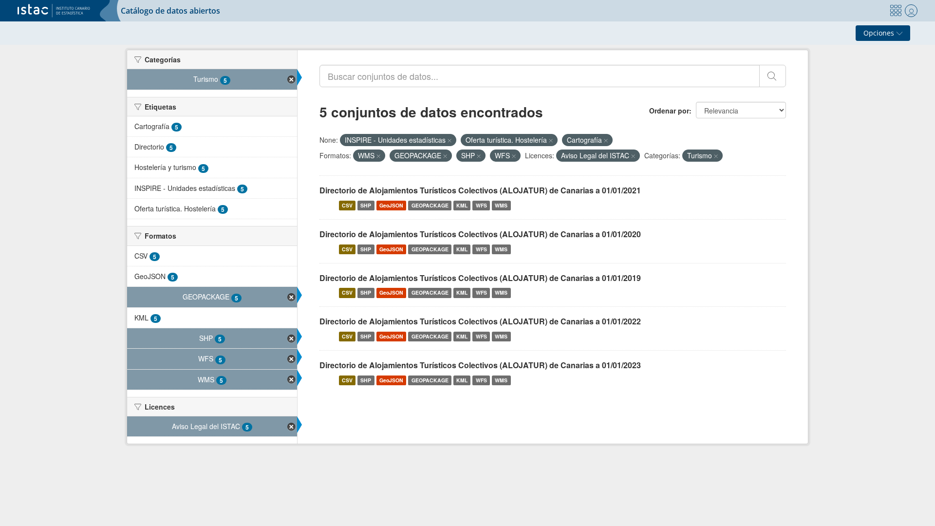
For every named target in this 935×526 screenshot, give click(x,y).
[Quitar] (449, 140)
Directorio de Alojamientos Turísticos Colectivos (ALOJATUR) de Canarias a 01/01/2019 (480, 277)
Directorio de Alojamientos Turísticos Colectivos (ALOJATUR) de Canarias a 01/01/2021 (480, 190)
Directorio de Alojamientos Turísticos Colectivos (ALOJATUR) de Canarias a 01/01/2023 (480, 365)
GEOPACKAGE (430, 205)
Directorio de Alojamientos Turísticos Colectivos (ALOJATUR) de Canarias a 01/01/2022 (480, 321)
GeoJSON (391, 205)
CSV (347, 205)
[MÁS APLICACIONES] (895, 10)
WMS (501, 205)
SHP (365, 205)
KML (462, 205)
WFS (481, 205)
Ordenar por (669, 110)
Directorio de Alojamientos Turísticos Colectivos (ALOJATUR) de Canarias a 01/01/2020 (480, 234)
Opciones (879, 33)
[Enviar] (772, 76)
